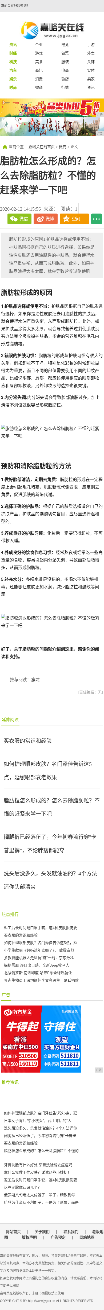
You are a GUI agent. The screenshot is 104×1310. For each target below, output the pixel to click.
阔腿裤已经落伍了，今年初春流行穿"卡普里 (40, 1135)
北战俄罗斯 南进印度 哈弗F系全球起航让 (38, 973)
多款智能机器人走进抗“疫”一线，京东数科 (39, 958)
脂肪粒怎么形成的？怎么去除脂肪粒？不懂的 (41, 1150)
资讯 (91, 87)
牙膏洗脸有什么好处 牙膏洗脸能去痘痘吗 (38, 1165)
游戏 (39, 53)
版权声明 (29, 1237)
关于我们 (42, 1232)
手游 (91, 44)
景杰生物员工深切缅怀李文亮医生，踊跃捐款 (41, 980)
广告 (6, 995)
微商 (39, 87)
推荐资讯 (10, 1082)
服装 (65, 62)
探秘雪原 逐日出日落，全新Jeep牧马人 (36, 965)
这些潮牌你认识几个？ (22, 1187)
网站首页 (13, 1232)
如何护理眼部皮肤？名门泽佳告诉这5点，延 (40, 943)
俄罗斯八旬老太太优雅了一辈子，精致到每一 (41, 1195)
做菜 (65, 53)
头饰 (91, 62)
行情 (65, 87)
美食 (39, 62)
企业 (39, 44)
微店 (65, 79)
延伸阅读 (10, 719)
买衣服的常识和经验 (28, 741)
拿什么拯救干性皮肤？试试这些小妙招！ (37, 1172)
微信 (23, 219)
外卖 (91, 53)
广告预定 (58, 1237)
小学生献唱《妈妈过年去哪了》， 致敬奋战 (39, 950)
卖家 (91, 79)
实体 (91, 70)
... (96, 219)
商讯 (39, 70)
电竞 (65, 44)
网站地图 (86, 1237)
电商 (65, 70)
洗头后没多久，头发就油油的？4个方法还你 (40, 1128)
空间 (76, 219)
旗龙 (35, 679)
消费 (39, 79)
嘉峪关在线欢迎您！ (15, 6)
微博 (50, 219)
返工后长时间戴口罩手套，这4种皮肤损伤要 (40, 928)
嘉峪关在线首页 (42, 147)
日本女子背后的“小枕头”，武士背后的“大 (37, 1120)
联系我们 (70, 1232)
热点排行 (10, 914)
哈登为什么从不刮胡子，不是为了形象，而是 (41, 1202)
